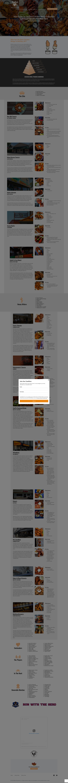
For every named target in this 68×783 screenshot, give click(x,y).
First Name (22, 391)
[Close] (48, 380)
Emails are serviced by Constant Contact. (42, 398)
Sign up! (34, 401)
